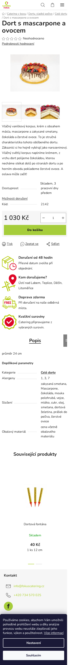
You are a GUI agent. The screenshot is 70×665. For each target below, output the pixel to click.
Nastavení (33, 643)
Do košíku (35, 230)
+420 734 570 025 (27, 595)
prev (4, 491)
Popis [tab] (35, 340)
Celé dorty (48, 372)
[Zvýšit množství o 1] (63, 218)
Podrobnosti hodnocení (18, 44)
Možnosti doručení (15, 198)
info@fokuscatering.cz (29, 586)
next (66, 491)
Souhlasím (33, 655)
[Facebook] (8, 606)
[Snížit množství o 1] (43, 218)
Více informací (54, 633)
